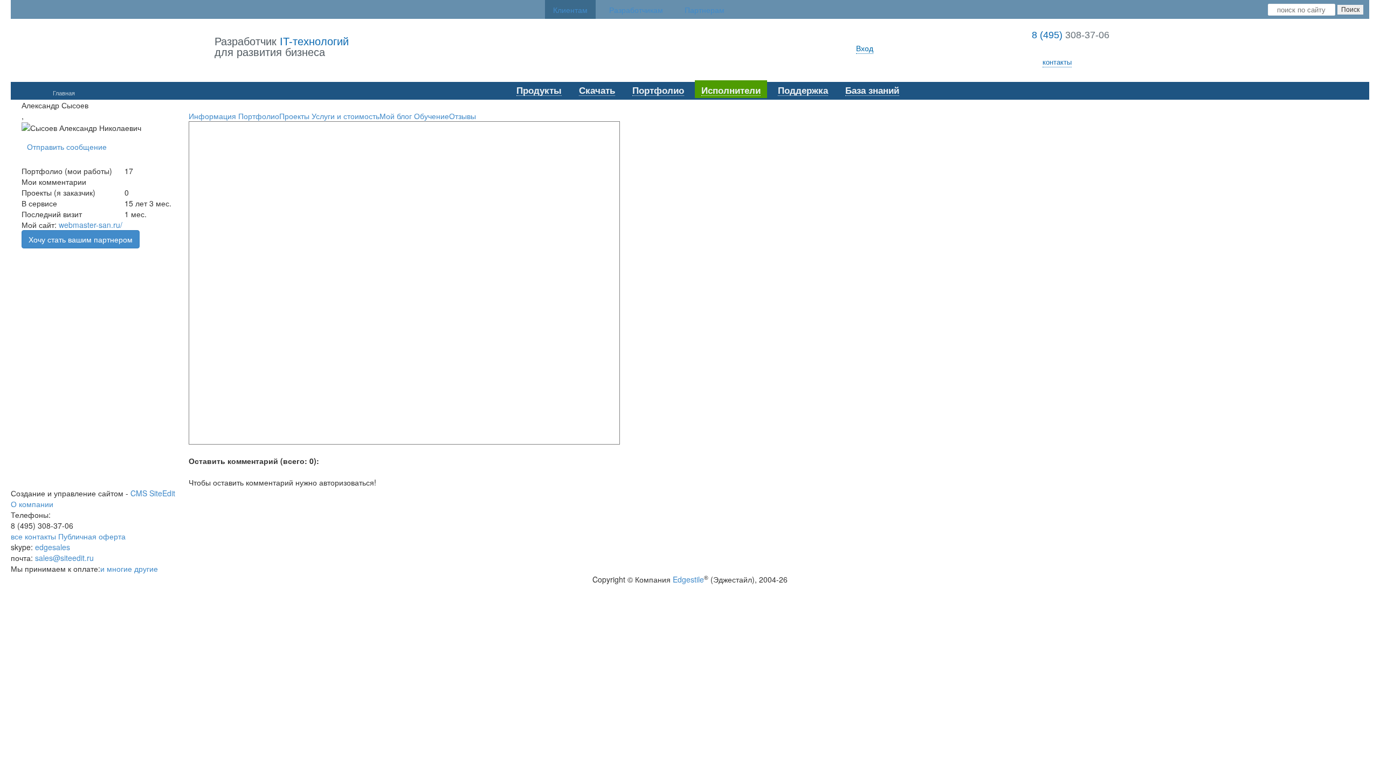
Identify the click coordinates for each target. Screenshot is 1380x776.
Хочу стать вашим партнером (81, 239)
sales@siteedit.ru (64, 557)
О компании (32, 503)
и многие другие (129, 568)
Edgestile (688, 579)
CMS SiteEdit (152, 493)
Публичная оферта (92, 536)
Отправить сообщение (67, 146)
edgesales (52, 547)
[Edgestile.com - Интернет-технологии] (112, 48)
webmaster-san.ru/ (90, 224)
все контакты (33, 536)
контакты (1057, 62)
